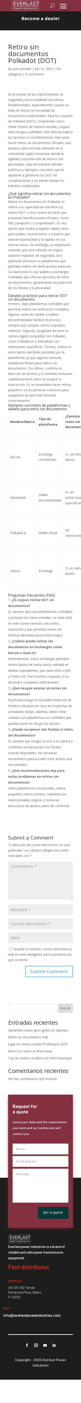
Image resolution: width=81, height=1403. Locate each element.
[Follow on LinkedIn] (54, 1345)
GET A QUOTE (53, 1212)
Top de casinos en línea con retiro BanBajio (40, 1058)
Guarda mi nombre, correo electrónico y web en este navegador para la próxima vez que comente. (40, 954)
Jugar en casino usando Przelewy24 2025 (38, 1044)
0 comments (34, 74)
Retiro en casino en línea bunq (30, 1051)
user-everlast (21, 69)
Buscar (65, 1008)
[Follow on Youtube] (45, 1345)
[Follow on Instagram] (36, 1345)
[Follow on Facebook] (27, 1345)
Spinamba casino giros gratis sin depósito (38, 1030)
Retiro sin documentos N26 (28, 1037)
